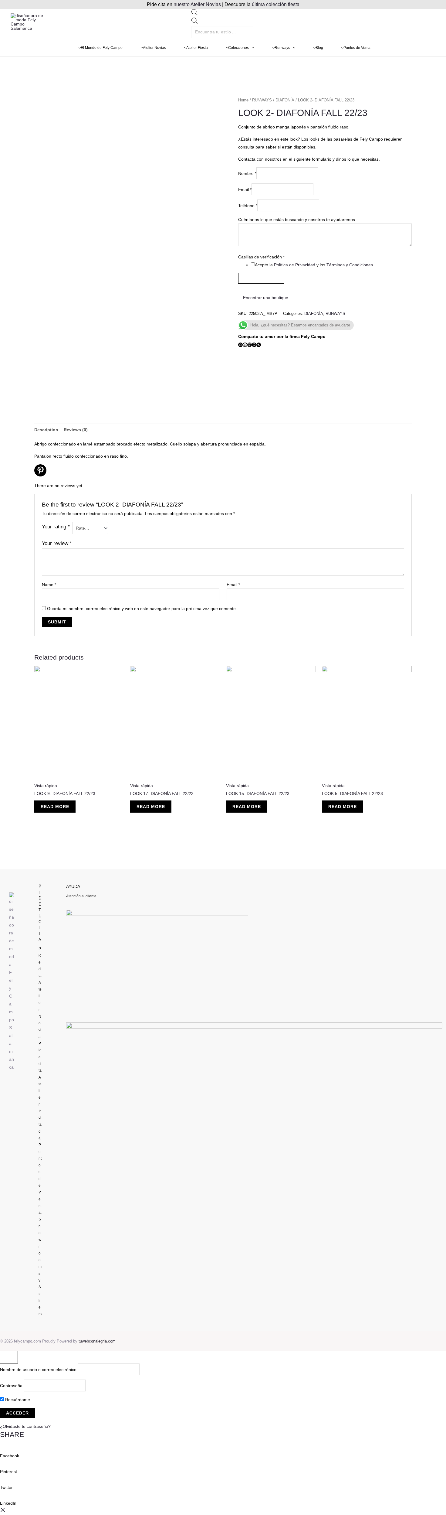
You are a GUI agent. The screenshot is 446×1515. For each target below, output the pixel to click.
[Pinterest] (254, 345)
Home (243, 100)
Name (49, 584)
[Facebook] (245, 345)
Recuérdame (17, 1399)
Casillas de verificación (261, 256)
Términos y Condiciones (349, 264)
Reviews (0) (76, 429)
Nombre (247, 173)
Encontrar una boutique (265, 297)
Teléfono (247, 205)
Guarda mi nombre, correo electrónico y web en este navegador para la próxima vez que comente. (142, 608)
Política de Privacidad (294, 264)
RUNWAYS (262, 100)
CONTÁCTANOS (261, 278)
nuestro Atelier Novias (197, 4)
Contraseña (11, 1385)
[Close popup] (9, 1357)
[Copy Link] (258, 345)
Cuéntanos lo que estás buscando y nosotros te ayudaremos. (297, 219)
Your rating (56, 527)
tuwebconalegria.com (97, 1341)
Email (245, 189)
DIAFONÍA (284, 100)
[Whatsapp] (240, 345)
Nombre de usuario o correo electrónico (38, 1369)
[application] (251, 47)
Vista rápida (45, 785)
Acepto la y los (314, 264)
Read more (55, 806)
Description (46, 429)
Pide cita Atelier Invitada (40, 1090)
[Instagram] (249, 345)
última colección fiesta (275, 4)
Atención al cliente (81, 896)
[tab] (46, 430)
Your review (57, 543)
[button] (223, 1452)
